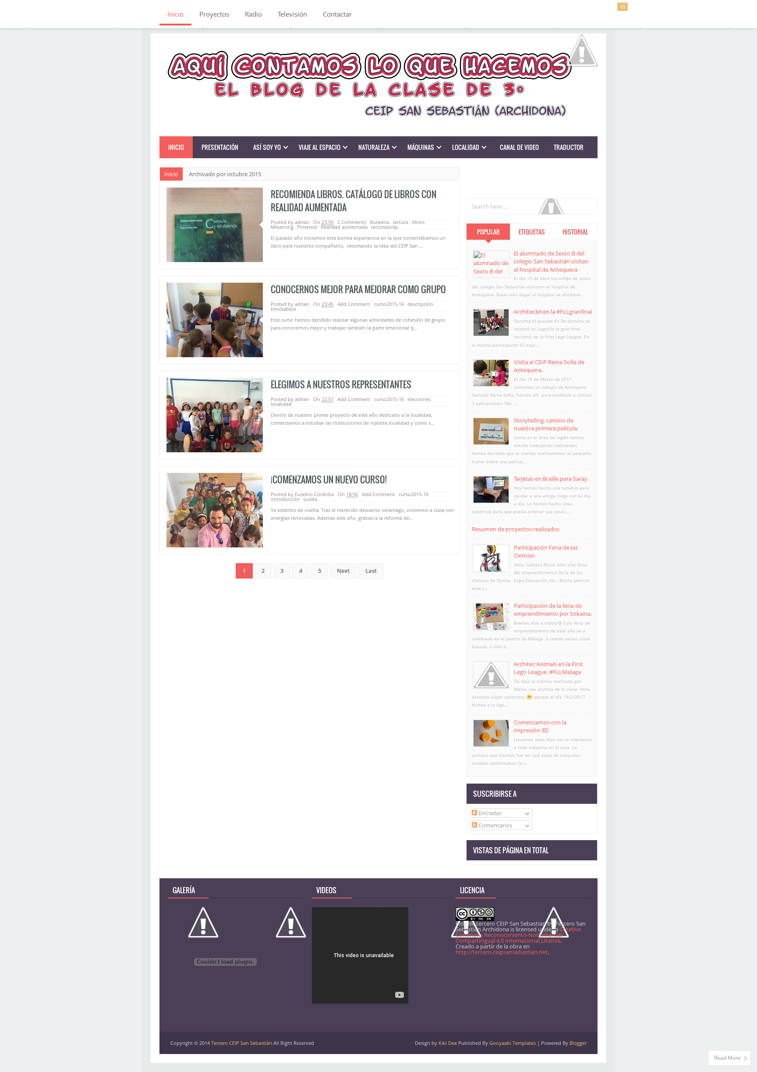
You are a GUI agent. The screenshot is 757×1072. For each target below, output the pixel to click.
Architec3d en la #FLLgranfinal (553, 312)
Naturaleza (373, 147)
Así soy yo (267, 147)
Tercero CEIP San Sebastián (241, 1043)
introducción (285, 499)
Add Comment (354, 304)
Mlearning (282, 227)
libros (418, 222)
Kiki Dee (448, 1043)
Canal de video (519, 147)
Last (371, 571)
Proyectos (214, 14)
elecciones (419, 399)
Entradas (489, 813)
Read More (727, 1057)
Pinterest (307, 227)
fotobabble (283, 308)
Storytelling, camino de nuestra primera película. (546, 424)
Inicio (175, 14)
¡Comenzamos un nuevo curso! (329, 479)
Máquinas (420, 147)
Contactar (337, 14)
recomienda (384, 227)
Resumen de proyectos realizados (515, 529)
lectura (400, 222)
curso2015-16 (389, 304)
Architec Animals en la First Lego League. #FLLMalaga (548, 668)
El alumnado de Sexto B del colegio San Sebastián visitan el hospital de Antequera (551, 261)
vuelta (310, 499)
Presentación (220, 147)
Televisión (292, 14)
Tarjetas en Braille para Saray (550, 479)
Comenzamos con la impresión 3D (540, 726)
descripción (420, 304)
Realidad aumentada (344, 227)
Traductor (569, 147)
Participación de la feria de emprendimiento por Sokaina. (553, 610)
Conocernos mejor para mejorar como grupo (358, 289)
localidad (281, 404)
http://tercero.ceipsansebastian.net (502, 952)
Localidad (465, 147)
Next (343, 571)
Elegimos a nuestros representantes (341, 384)
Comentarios (494, 825)
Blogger (578, 1043)
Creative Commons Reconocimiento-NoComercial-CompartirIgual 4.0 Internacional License (518, 934)
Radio (253, 14)
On (323, 304)
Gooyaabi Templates (512, 1043)
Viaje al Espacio (319, 147)
